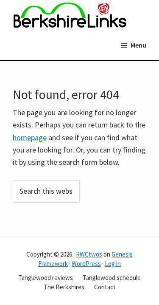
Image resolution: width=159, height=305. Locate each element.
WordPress (86, 264)
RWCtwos (89, 254)
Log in (113, 264)
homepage (30, 137)
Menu (138, 45)
